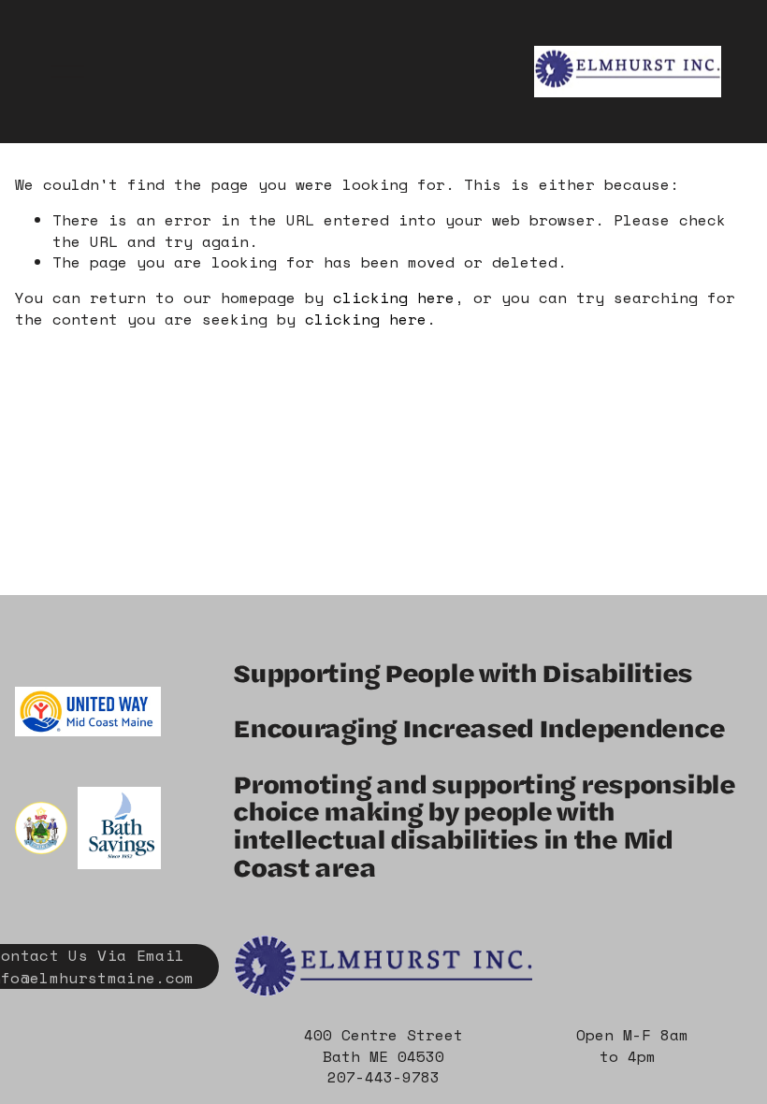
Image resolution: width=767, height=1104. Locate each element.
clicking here (394, 297)
